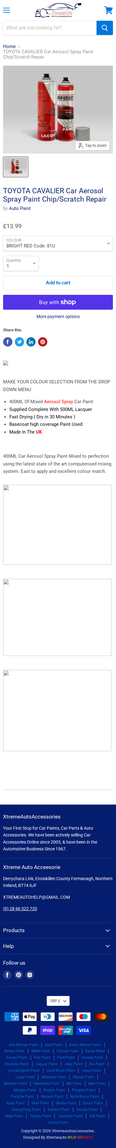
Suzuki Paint (86, 1109)
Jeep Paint (73, 1064)
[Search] (105, 28)
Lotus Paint (25, 1077)
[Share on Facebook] (7, 342)
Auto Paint (20, 208)
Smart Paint (93, 1103)
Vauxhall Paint (70, 1116)
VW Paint (97, 1116)
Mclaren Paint (15, 1083)
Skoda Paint (66, 1103)
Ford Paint (66, 1057)
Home (9, 46)
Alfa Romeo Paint (23, 1045)
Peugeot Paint (84, 1090)
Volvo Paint (58, 1122)
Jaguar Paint (47, 1064)
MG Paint (74, 1083)
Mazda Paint (83, 1077)
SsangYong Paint (26, 1109)
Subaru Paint (59, 1109)
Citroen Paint (68, 1051)
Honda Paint (92, 1057)
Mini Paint (96, 1083)
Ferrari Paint (16, 1057)
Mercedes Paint (46, 1083)
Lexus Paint (91, 1070)
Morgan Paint (25, 1090)
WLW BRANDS (80, 1137)
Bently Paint (14, 1051)
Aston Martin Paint (85, 1045)
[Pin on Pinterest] (42, 342)
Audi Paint (53, 1045)
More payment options (58, 316)
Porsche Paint (22, 1096)
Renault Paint (52, 1096)
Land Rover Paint (60, 1070)
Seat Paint (40, 1103)
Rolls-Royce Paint (84, 1096)
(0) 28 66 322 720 (20, 908)
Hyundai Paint (17, 1064)
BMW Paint (40, 1051)
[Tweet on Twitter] (19, 342)
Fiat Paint (42, 1057)
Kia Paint (97, 1064)
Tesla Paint (13, 1116)
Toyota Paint (40, 1116)
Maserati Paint (53, 1077)
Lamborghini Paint (24, 1070)
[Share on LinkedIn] (31, 342)
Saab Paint (15, 1103)
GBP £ (55, 1001)
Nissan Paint (54, 1090)
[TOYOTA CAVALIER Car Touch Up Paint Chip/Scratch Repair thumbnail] (15, 167)
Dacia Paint (95, 1051)
